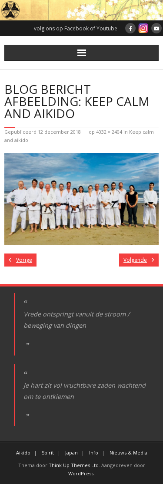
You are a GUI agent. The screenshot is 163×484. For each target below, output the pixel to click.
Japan (71, 452)
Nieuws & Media (128, 452)
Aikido (23, 452)
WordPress (80, 473)
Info (93, 452)
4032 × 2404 (109, 131)
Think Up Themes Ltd (74, 465)
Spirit (48, 452)
